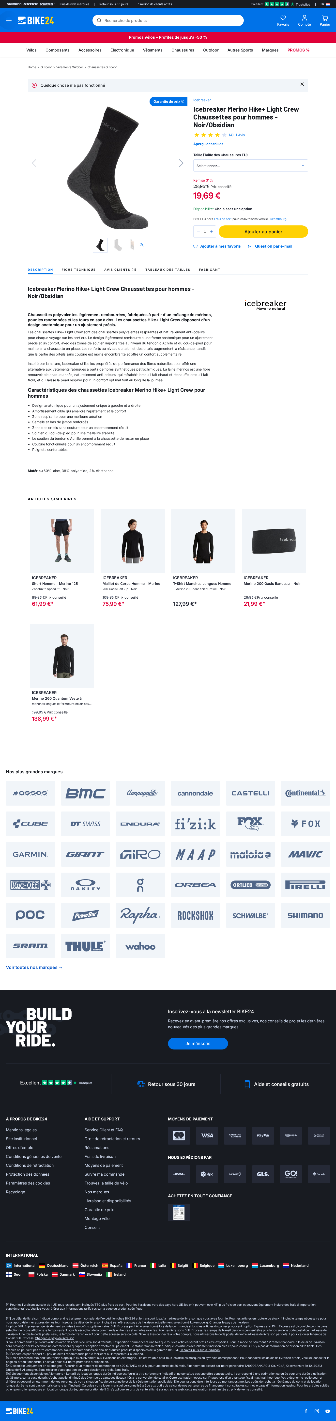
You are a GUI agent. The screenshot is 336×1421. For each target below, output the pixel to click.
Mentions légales (21, 1129)
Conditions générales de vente (33, 1156)
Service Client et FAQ (104, 1129)
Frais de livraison (100, 1156)
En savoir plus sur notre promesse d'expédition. (76, 1362)
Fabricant (209, 269)
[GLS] (263, 1174)
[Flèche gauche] (35, 541)
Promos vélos (142, 37)
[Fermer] (302, 84)
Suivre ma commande (104, 1174)
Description (40, 269)
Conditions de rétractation (30, 1165)
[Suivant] (181, 163)
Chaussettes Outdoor (102, 67)
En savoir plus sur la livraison (200, 1350)
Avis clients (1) (120, 269)
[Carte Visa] (207, 1136)
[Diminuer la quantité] (198, 231)
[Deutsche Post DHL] (179, 1174)
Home (32, 67)
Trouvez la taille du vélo (106, 1183)
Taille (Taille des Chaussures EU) (220, 155)
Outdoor (46, 67)
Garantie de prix (99, 1209)
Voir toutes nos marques (32, 967)
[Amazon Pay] (291, 1136)
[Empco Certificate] (179, 1212)
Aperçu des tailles (208, 144)
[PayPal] (263, 1136)
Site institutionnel (21, 1138)
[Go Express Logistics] (291, 1174)
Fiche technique (79, 269)
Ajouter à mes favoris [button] (220, 246)
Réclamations (97, 1147)
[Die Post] (235, 1174)
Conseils (92, 1227)
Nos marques (97, 1191)
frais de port (116, 1304)
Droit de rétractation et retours (112, 1138)
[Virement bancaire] (319, 1136)
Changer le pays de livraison (229, 1322)
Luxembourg (277, 219)
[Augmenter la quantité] (211, 231)
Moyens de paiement (104, 1165)
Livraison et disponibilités (108, 1200)
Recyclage (15, 1191)
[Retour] (34, 163)
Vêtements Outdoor (69, 67)
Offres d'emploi (20, 1147)
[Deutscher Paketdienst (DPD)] (207, 1174)
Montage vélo (97, 1218)
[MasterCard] (179, 1136)
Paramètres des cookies (28, 1183)
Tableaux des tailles (167, 269)
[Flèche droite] (89, 541)
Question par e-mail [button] (273, 246)
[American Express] (235, 1136)
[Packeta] (319, 1174)
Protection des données (27, 1174)
